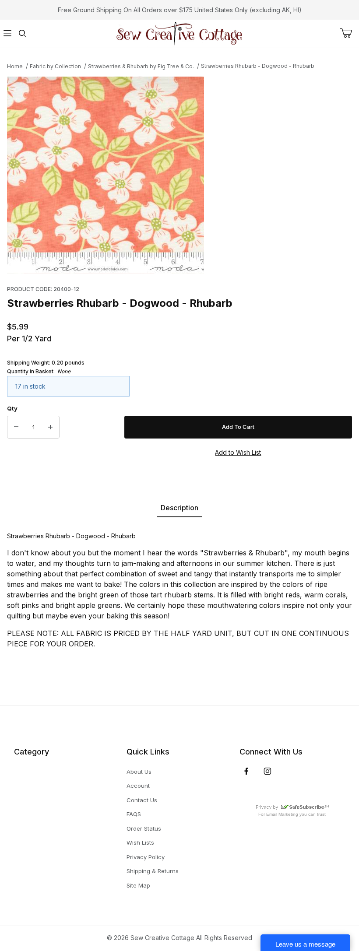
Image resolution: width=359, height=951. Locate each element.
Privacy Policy (146, 856)
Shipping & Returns (153, 870)
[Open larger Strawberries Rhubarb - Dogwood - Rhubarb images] (179, 175)
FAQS (134, 814)
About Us (139, 771)
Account (138, 785)
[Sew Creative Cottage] (179, 33)
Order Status (144, 828)
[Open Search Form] (22, 34)
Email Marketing (282, 814)
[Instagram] (267, 771)
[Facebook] (246, 771)
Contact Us (142, 800)
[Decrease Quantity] (16, 427)
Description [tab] (179, 507)
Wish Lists (140, 842)
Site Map (138, 885)
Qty (12, 408)
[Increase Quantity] (50, 427)
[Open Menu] (7, 34)
